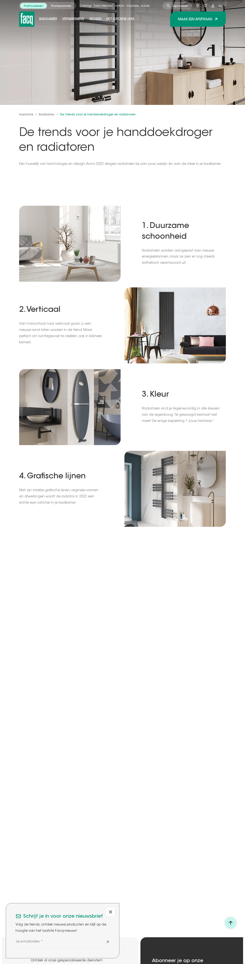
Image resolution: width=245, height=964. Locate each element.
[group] (47, 6)
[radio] (33, 6)
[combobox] (222, 6)
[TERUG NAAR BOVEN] (230, 923)
